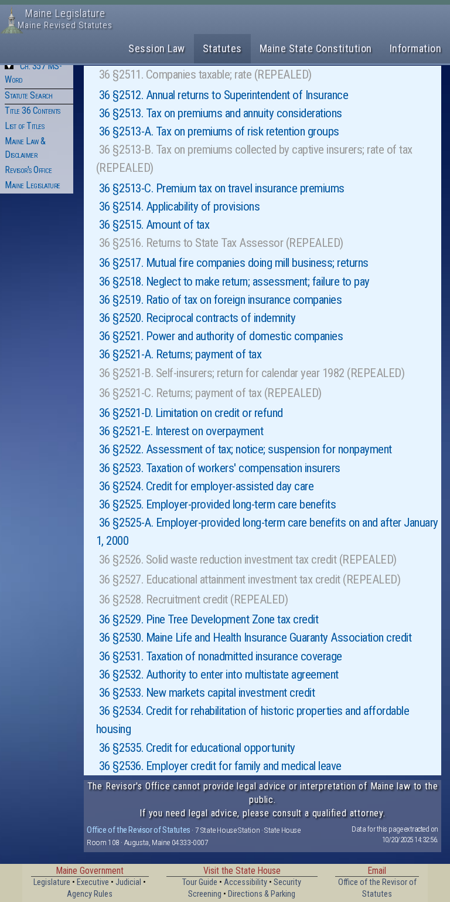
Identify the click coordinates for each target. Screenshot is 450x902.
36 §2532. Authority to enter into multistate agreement (219, 674)
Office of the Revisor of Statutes (138, 830)
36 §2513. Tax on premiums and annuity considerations (220, 113)
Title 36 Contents (32, 110)
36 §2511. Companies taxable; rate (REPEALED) (205, 74)
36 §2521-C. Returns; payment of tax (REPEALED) (210, 393)
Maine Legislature (32, 185)
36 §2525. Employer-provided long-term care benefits (217, 504)
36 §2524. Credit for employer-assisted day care (206, 486)
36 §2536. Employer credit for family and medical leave (220, 766)
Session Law (156, 48)
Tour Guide (199, 882)
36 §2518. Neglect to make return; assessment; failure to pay (234, 281)
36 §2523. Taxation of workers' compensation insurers (219, 468)
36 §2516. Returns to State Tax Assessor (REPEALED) (221, 243)
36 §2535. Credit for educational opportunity (197, 748)
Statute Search (28, 95)
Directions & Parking (261, 894)
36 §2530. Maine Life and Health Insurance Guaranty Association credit (255, 637)
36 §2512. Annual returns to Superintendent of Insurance (224, 95)
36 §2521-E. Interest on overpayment (181, 431)
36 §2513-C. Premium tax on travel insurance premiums (222, 188)
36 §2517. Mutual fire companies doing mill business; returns (234, 263)
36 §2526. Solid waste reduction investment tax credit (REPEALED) (248, 559)
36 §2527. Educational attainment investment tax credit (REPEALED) (250, 579)
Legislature (51, 882)
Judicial (128, 882)
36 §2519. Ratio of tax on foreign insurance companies (220, 300)
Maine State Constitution (316, 48)
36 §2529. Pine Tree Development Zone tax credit (209, 619)
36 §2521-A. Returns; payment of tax (180, 354)
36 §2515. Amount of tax (154, 225)
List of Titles (24, 125)
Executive (93, 882)
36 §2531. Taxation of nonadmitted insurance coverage (220, 656)
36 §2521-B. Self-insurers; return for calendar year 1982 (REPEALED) (252, 373)
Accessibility (245, 882)
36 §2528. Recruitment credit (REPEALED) (193, 599)
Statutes (222, 48)
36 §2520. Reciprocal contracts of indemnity (197, 318)
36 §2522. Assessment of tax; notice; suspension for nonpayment (245, 449)
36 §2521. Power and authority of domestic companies (221, 336)
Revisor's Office (28, 169)
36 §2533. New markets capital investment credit (207, 693)
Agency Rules (89, 894)
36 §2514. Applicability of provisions (179, 206)
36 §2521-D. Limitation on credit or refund (191, 413)
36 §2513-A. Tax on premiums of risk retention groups (219, 131)
